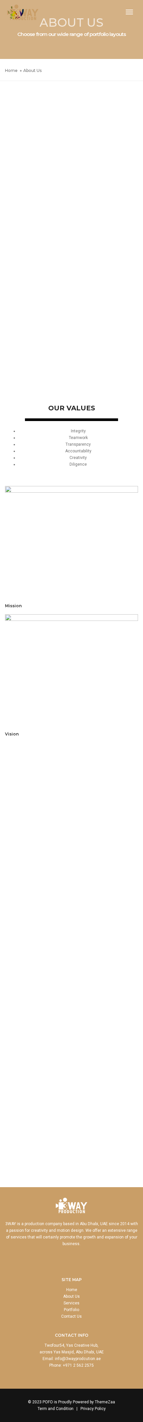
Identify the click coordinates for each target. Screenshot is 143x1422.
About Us (71, 1296)
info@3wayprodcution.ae (78, 1358)
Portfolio (71, 1309)
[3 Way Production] (23, 12)
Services (71, 1303)
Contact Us (71, 1316)
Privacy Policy (93, 1408)
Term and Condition (55, 1408)
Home (71, 1289)
